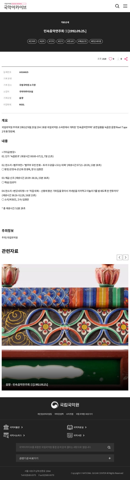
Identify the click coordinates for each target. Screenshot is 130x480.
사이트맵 (69, 414)
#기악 (51, 41)
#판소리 (70, 41)
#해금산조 (82, 41)
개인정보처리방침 (44, 414)
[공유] (126, 59)
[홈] (15, 2)
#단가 (60, 41)
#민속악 (32, 41)
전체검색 (117, 6)
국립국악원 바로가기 (84, 414)
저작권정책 (59, 414)
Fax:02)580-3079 (46, 475)
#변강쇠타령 (96, 41)
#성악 (42, 41)
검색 (108, 447)
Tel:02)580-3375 (28, 475)
